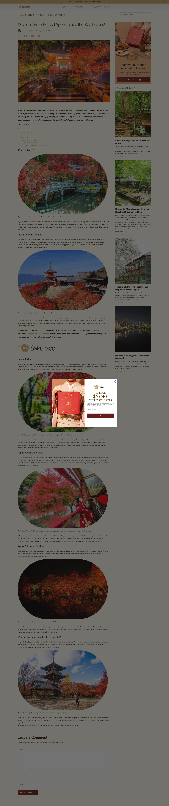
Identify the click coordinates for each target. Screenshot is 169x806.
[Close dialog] (114, 381)
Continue (100, 416)
